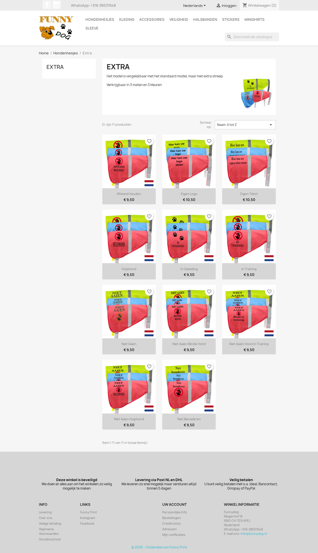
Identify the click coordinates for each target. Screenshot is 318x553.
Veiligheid (178, 19)
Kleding (126, 19)
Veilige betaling (50, 523)
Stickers (230, 19)
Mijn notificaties (174, 535)
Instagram (56, 4)
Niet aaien (129, 344)
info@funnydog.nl (254, 534)
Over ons (45, 518)
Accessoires (151, 19)
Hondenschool (50, 539)
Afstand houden (129, 194)
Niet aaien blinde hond (189, 344)
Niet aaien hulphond (129, 419)
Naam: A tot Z (245, 124)
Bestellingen (171, 518)
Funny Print (88, 512)
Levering (45, 512)
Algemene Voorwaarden (49, 531)
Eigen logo (189, 194)
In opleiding (189, 269)
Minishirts (254, 19)
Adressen (169, 529)
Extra (55, 67)
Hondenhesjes (99, 19)
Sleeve (91, 28)
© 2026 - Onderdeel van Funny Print (159, 547)
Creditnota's (171, 523)
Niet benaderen (189, 419)
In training (249, 269)
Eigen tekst (249, 194)
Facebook (47, 4)
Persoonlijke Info (174, 512)
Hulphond (129, 269)
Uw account (174, 504)
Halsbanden (205, 19)
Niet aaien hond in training (249, 344)
